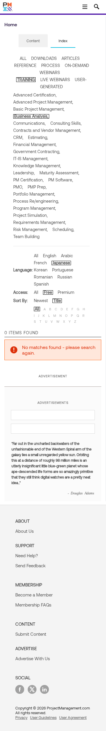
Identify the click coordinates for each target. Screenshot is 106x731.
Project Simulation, (30, 215)
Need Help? (26, 555)
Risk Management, (30, 229)
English (49, 255)
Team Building (26, 236)
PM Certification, (28, 179)
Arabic (67, 255)
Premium (66, 292)
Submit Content (30, 634)
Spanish (41, 283)
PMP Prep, (37, 186)
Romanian (43, 276)
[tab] (33, 41)
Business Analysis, (31, 116)
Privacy (21, 717)
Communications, (29, 123)
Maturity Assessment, (59, 172)
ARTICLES (71, 58)
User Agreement (73, 717)
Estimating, (38, 137)
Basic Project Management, (38, 109)
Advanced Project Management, (43, 101)
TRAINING (26, 79)
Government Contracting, (36, 151)
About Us (24, 531)
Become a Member (34, 594)
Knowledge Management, (37, 165)
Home (10, 24)
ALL (23, 58)
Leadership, (24, 172)
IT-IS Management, (30, 158)
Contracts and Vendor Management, (47, 130)
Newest (41, 300)
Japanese (61, 262)
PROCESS (50, 65)
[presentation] (33, 40)
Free (48, 292)
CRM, (18, 137)
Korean (40, 269)
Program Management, (34, 208)
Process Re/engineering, (36, 201)
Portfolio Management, (34, 193)
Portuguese (62, 269)
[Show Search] (96, 7)
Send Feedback (30, 565)
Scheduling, (63, 229)
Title (57, 300)
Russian (64, 276)
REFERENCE (25, 65)
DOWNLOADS (44, 58)
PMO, (18, 186)
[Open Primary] (85, 7)
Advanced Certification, (35, 94)
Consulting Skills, (66, 123)
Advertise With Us (32, 658)
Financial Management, (35, 144)
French (40, 262)
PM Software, (60, 179)
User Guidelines (43, 717)
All (36, 255)
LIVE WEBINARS (55, 79)
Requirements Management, (39, 222)
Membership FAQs (33, 604)
